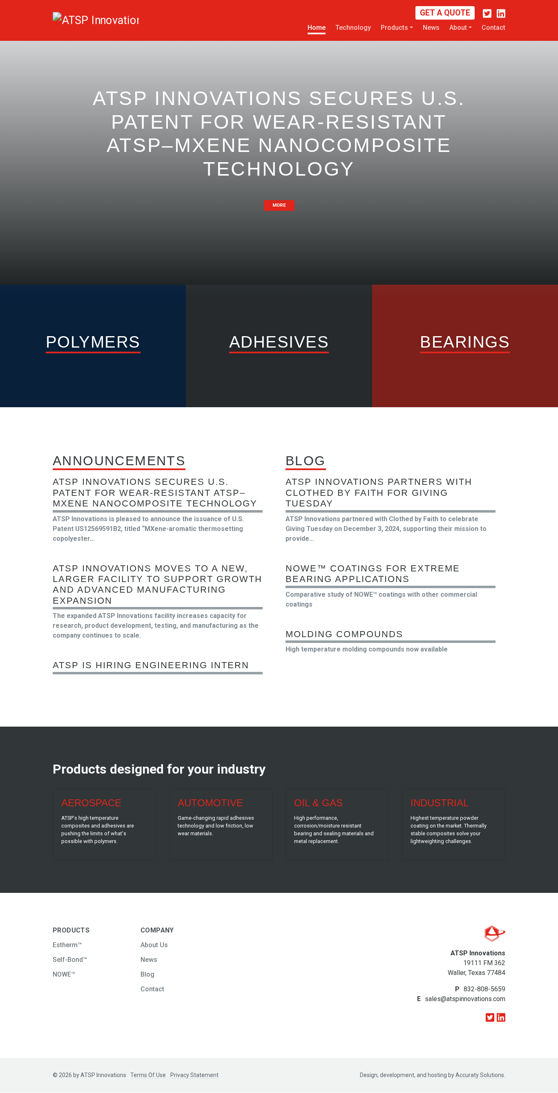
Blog (147, 974)
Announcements (119, 460)
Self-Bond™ (70, 960)
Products (394, 27)
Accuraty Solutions (479, 1075)
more (279, 205)
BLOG (306, 460)
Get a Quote (445, 13)
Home (317, 27)
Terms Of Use (148, 1075)
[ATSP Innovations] (75, 19)
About (458, 27)
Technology (353, 27)
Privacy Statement (194, 1075)
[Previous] (68, 149)
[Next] (490, 149)
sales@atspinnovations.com (465, 999)
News (431, 27)
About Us (154, 945)
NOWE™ (64, 974)
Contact (493, 27)
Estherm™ (67, 945)
